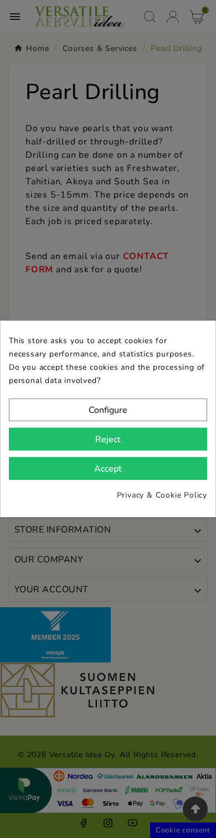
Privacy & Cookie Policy (162, 495)
